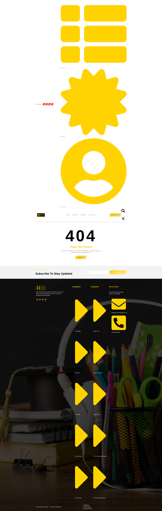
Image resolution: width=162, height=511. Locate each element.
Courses (83, 214)
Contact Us (92, 214)
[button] (123, 211)
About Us (75, 214)
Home (68, 214)
